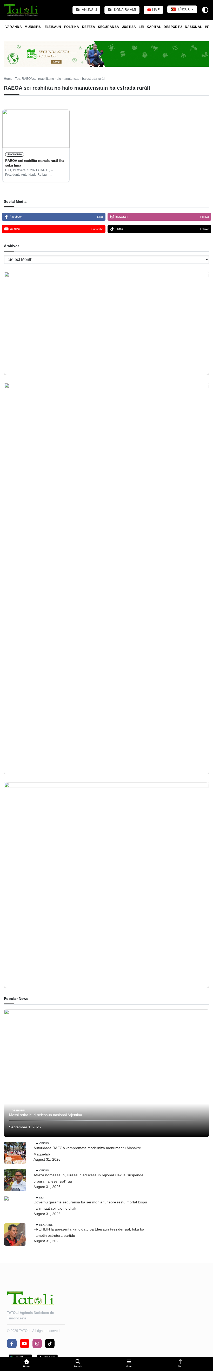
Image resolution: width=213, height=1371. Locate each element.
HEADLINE (46, 1224)
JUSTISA (129, 27)
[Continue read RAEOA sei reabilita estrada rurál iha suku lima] (36, 128)
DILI (41, 1197)
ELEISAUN (53, 27)
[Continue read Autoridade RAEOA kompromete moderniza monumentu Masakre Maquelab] (15, 1153)
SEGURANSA (108, 27)
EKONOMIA (15, 154)
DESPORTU (173, 27)
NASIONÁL (193, 27)
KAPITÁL (154, 27)
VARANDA (13, 27)
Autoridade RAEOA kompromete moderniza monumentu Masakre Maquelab (87, 1151)
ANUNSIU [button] (89, 10)
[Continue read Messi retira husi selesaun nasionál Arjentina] (106, 1073)
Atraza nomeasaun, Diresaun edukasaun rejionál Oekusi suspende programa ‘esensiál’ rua (88, 1178)
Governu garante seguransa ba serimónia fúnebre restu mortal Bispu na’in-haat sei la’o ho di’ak (90, 1205)
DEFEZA (88, 27)
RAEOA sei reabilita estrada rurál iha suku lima (34, 163)
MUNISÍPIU (33, 27)
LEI (141, 27)
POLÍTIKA (71, 27)
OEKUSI (44, 1143)
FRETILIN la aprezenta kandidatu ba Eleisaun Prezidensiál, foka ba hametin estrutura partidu (89, 1232)
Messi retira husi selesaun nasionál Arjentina (45, 1115)
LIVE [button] (155, 10)
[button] (26, 1364)
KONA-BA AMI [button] (124, 10)
